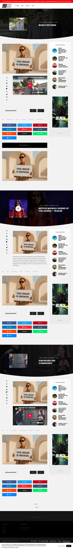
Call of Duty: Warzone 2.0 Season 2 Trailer (62, 72)
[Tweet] (6, 80)
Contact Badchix (24, 529)
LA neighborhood (40, 119)
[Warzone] (54, 72)
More (33, 5)
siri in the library (22, 430)
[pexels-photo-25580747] (54, 65)
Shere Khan (27, 271)
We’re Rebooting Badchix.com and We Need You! (62, 51)
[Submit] (6, 94)
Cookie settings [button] (61, 546)
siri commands (14, 430)
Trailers (46, 205)
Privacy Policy (66, 541)
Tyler (41, 22)
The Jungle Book (35, 271)
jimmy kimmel (31, 119)
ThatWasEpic (38, 430)
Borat (17, 119)
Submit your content (25, 527)
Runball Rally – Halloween (63, 87)
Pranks (45, 357)
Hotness (17, 5)
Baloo (8, 271)
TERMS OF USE (53, 541)
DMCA (59, 541)
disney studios (14, 271)
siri (7, 430)
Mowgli (21, 271)
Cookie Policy (66, 542)
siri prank (31, 430)
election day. (23, 119)
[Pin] (6, 83)
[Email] (6, 97)
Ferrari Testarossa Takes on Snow (63, 66)
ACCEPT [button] (68, 545)
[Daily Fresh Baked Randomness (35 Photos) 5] (54, 80)
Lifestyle (27, 5)
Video (22, 5)
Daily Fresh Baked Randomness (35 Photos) (62, 79)
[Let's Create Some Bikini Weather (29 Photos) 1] (54, 51)
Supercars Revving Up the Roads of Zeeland (62, 58)
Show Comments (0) (24, 145)
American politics (10, 119)
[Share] (6, 77)
